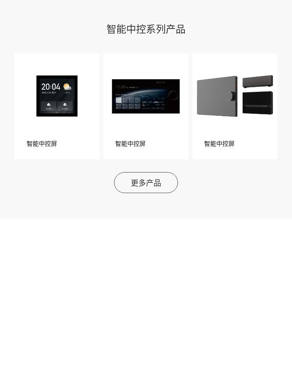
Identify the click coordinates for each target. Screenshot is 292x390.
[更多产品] (146, 191)
